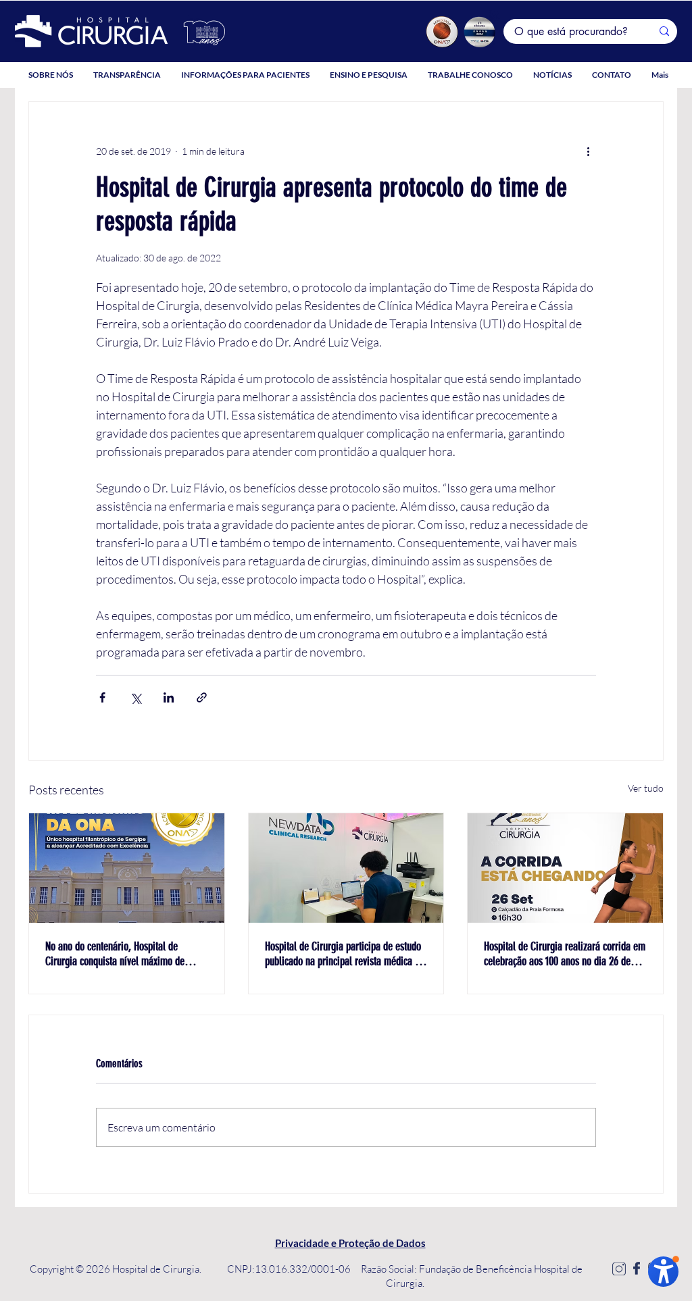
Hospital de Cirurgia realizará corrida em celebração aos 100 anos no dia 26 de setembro (564, 954)
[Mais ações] (588, 151)
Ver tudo (646, 788)
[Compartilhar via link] (201, 697)
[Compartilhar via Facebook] (102, 697)
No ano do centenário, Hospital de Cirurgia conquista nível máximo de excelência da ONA (114, 954)
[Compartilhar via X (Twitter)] (135, 697)
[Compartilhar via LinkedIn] (168, 697)
